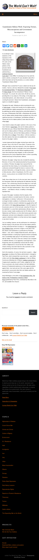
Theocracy (5, 497)
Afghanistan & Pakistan (9, 421)
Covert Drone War (7, 425)
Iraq (3, 457)
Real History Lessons (8, 485)
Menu (35, 14)
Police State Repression (9, 481)
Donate (4, 543)
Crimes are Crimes (7, 429)
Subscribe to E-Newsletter (9, 401)
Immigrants (5, 449)
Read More (5, 397)
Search (5, 308)
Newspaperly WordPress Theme (24, 556)
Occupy (4, 473)
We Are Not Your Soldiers (9, 532)
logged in (17, 297)
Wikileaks (5, 505)
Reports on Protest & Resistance (11, 493)
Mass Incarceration (7, 465)
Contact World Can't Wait (9, 405)
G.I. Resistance (6, 441)
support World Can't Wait (19, 335)
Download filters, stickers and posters (13, 545)
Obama (4, 469)
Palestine (5, 477)
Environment (6, 437)
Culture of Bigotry (7, 433)
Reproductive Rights (8, 489)
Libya (3, 461)
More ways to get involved (9, 547)
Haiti (3, 445)
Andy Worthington (9, 50)
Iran (3, 453)
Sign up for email (7, 340)
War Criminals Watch (8, 530)
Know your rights (7, 347)
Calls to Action (6, 509)
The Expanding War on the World (11, 513)
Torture (4, 501)
